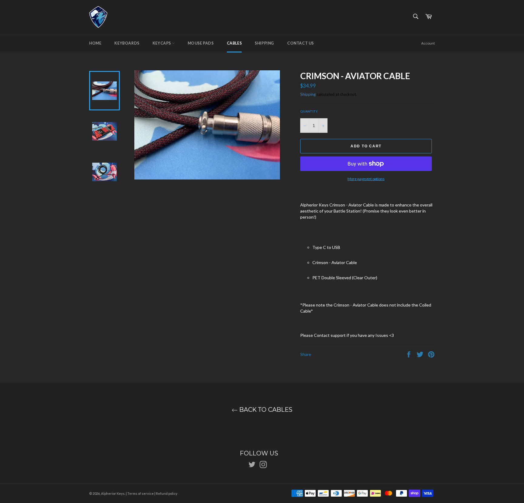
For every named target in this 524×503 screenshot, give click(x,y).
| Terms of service (140, 493)
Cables (234, 43)
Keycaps (162, 43)
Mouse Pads (201, 43)
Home (95, 43)
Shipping (264, 43)
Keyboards (126, 43)
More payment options (366, 178)
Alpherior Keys (113, 493)
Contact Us (300, 43)
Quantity (309, 111)
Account (428, 43)
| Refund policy (165, 493)
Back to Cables (265, 410)
